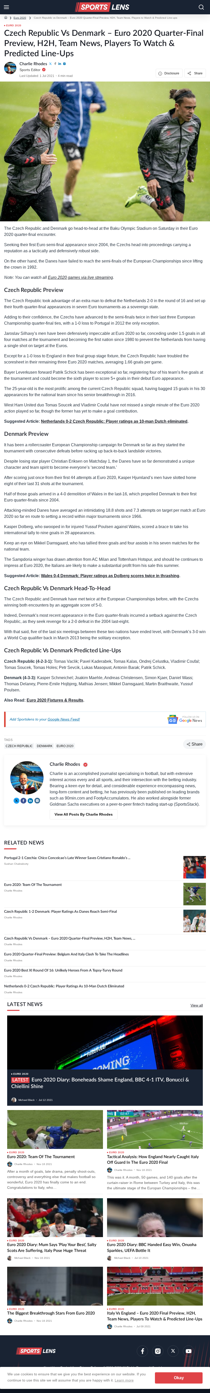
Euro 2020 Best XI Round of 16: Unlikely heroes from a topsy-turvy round (63, 970)
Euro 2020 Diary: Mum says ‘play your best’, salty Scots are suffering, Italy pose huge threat (51, 1247)
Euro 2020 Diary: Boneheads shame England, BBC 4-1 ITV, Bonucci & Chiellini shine (100, 1083)
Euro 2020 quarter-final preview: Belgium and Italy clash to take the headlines (66, 954)
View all (197, 1005)
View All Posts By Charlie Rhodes (84, 814)
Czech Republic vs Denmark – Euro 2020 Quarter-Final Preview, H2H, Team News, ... (69, 938)
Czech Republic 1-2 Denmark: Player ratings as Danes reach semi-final (60, 912)
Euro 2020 (20, 17)
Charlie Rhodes (13, 890)
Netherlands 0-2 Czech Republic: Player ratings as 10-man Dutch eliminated (114, 421)
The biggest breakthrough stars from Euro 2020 (51, 1313)
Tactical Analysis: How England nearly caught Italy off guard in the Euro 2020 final (153, 1159)
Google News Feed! (64, 719)
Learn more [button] (124, 1380)
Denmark (44, 746)
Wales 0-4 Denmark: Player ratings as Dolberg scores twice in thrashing (110, 576)
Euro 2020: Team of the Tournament (33, 885)
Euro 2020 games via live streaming (80, 277)
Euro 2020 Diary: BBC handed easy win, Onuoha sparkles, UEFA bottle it (151, 1247)
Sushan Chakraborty (16, 863)
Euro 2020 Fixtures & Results (55, 700)
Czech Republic (19, 746)
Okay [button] (179, 1378)
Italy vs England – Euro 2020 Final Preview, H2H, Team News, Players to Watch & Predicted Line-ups (154, 1316)
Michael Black (26, 1100)
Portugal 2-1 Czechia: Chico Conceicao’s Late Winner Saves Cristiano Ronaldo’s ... (67, 858)
